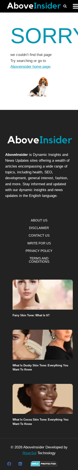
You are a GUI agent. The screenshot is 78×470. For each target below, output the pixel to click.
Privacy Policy (39, 251)
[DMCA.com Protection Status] (44, 463)
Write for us (39, 243)
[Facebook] (9, 464)
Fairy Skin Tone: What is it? (31, 315)
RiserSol (29, 453)
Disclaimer (39, 228)
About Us (39, 220)
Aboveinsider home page (30, 67)
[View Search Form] (65, 6)
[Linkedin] (20, 464)
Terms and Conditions (39, 259)
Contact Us (39, 235)
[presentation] (43, 295)
